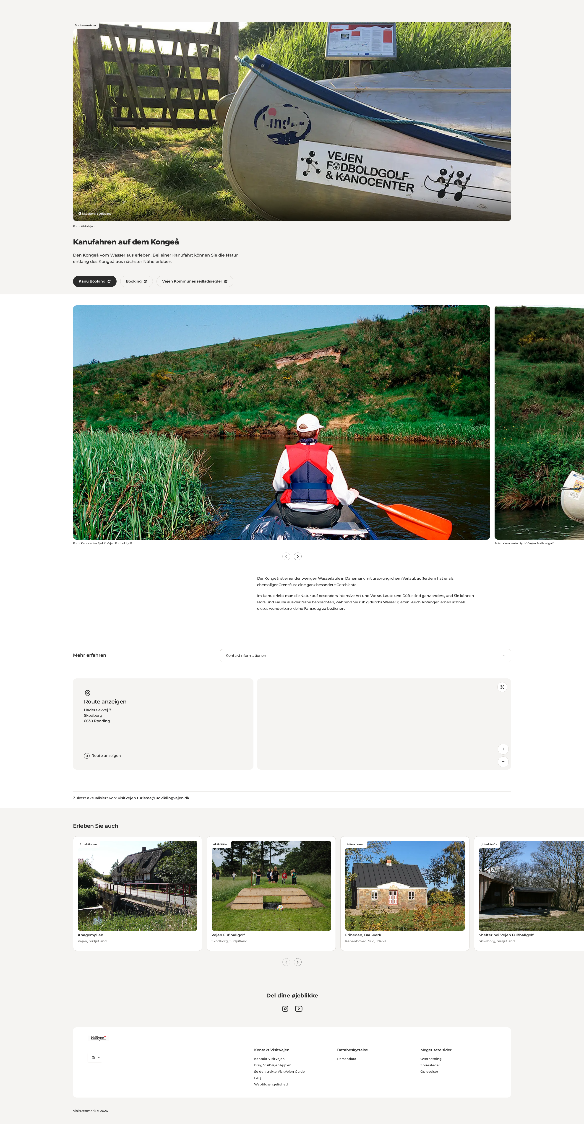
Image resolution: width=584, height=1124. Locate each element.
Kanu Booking (92, 281)
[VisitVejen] (98, 1038)
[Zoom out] (503, 761)
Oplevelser (429, 1071)
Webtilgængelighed (271, 1084)
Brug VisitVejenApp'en (273, 1065)
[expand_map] (502, 687)
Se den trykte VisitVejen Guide (279, 1071)
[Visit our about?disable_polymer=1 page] (299, 1009)
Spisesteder (430, 1065)
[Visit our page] (285, 1009)
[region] (384, 724)
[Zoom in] (503, 749)
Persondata (346, 1059)
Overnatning (431, 1059)
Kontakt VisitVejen (269, 1059)
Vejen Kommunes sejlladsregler (192, 281)
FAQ (257, 1078)
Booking (134, 281)
